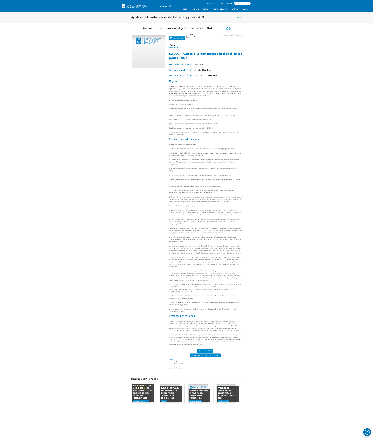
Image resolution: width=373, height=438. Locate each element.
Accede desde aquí (178, 38)
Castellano (228, 3)
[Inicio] (149, 6)
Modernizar (174, 47)
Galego (222, 3)
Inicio (239, 18)
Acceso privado (211, 3)
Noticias (215, 9)
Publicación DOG (205, 351)
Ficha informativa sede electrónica (205, 355)
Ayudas (205, 9)
